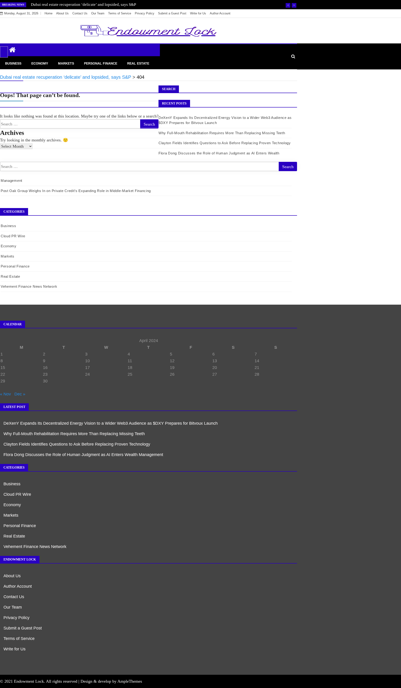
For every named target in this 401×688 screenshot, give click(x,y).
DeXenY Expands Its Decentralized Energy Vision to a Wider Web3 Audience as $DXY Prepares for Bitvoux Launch (111, 423)
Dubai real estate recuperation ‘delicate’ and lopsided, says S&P (83, 4)
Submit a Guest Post (172, 13)
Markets (66, 63)
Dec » (19, 394)
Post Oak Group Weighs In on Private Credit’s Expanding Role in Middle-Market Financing (76, 191)
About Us (62, 13)
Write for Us (198, 13)
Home (48, 13)
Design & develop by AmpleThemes (111, 681)
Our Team (97, 13)
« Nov (5, 394)
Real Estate (138, 63)
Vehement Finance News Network (29, 286)
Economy (39, 63)
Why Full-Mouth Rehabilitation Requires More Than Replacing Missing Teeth (221, 133)
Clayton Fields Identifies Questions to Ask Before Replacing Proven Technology (224, 143)
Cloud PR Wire (13, 236)
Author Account (220, 13)
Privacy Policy (144, 13)
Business (13, 63)
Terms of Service (119, 13)
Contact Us (79, 13)
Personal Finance (100, 63)
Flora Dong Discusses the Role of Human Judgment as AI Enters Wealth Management (83, 454)
